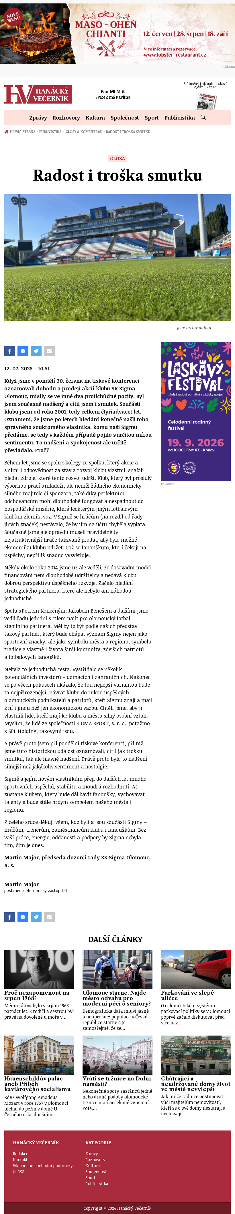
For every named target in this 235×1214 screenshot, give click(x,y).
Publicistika (179, 117)
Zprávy (38, 117)
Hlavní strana (23, 131)
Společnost (125, 117)
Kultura (95, 117)
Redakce (20, 1153)
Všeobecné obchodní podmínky (43, 1165)
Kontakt (20, 1159)
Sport (152, 117)
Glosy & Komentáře (85, 131)
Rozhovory (66, 117)
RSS (20, 1171)
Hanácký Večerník (38, 94)
